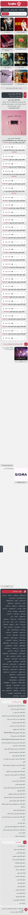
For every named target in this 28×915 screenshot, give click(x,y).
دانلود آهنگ (21, 10)
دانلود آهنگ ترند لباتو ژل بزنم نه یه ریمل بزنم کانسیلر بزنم (15, 776)
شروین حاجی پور (14, 643)
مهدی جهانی (8, 685)
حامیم (16, 616)
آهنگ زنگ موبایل (21, 873)
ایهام (24, 608)
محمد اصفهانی (22, 672)
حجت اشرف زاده (21, 619)
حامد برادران (9, 614)
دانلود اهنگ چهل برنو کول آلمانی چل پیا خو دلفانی (13, 716)
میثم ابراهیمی (9, 688)
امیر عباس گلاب (22, 606)
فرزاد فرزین (13, 656)
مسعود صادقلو (22, 682)
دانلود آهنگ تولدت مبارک (19, 849)
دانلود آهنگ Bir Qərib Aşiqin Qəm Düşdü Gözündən (13, 739)
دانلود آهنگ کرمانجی (20, 890)
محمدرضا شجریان (21, 675)
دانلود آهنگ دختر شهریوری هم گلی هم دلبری (15, 826)
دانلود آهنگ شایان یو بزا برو (18, 781)
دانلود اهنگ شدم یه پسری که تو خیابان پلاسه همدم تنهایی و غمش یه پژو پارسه (13, 744)
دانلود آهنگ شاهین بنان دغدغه (18, 709)
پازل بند (9, 611)
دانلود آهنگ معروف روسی (19, 900)
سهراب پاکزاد (15, 635)
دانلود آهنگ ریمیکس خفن (15, 94)
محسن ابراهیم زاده (6, 667)
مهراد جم (16, 688)
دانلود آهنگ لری (21, 883)
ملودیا (20, 88)
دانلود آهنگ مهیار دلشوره (19, 810)
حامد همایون (22, 616)
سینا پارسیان (6, 638)
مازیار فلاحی (15, 661)
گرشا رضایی (22, 661)
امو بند (23, 603)
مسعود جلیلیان (22, 680)
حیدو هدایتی (22, 622)
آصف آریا (9, 595)
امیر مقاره (8, 606)
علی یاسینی (10, 651)
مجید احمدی (5, 664)
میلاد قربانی (15, 690)
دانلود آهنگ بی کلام (20, 870)
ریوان (8, 630)
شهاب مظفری (6, 643)
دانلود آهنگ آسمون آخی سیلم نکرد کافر (16, 814)
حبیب (11, 616)
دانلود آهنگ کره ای (21, 893)
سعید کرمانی (22, 635)
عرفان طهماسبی (8, 645)
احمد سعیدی (22, 600)
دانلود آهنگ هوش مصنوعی (19, 856)
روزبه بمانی (23, 630)
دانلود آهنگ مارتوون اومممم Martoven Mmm (14, 733)
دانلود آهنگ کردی (21, 880)
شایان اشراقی (22, 643)
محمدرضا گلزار (12, 675)
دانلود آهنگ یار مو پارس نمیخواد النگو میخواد (14, 749)
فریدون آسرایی (22, 659)
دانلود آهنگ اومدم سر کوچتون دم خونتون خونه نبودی (14, 767)
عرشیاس (15, 645)
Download (5, 143)
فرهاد (7, 656)
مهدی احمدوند (16, 685)
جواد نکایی (16, 614)
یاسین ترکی (22, 696)
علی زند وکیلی (15, 648)
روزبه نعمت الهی (15, 630)
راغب (4, 622)
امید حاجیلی (17, 603)
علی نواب (16, 651)
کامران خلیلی (14, 659)
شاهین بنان (8, 640)
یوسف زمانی (15, 696)
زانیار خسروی (22, 632)
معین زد (23, 685)
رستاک (17, 624)
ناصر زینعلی (8, 690)
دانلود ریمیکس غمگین (20, 836)
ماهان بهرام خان (22, 664)
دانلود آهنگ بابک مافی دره (19, 712)
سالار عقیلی (15, 632)
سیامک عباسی (22, 638)
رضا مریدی (10, 627)
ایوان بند (19, 608)
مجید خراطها (22, 667)
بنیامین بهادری (22, 611)
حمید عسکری (13, 619)
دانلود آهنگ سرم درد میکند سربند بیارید (16, 719)
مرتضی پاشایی (22, 677)
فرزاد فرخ (19, 656)
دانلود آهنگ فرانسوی (20, 896)
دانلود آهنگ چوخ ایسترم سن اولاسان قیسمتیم (14, 797)
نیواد (24, 693)
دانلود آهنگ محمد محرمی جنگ (18, 736)
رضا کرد (23, 627)
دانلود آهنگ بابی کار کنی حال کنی (17, 726)
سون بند (8, 635)
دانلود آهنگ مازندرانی (20, 876)
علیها (24, 656)
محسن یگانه (5, 669)
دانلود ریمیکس (14, 10)
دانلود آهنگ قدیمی (20, 853)
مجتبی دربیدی (13, 664)
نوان (3, 690)
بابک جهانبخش (12, 608)
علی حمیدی (22, 648)
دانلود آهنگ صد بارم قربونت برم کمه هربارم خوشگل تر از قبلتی (13, 805)
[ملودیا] (14, 4)
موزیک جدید (22, 903)
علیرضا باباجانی (22, 653)
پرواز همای (23, 614)
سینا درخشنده (22, 640)
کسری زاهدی (7, 659)
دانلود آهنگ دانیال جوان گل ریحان (17, 801)
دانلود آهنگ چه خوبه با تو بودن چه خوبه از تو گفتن (14, 760)
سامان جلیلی (8, 632)
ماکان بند (9, 661)
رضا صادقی (5, 624)
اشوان (16, 600)
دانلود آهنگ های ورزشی (19, 866)
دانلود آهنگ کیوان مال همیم (18, 722)
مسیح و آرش (14, 682)
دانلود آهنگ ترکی (21, 886)
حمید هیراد (6, 619)
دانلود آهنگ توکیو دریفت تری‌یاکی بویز (16, 706)
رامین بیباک (22, 624)
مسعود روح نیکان (13, 680)
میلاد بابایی (22, 690)
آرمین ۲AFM (22, 595)
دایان (12, 622)
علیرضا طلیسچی (13, 653)
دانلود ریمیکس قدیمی (20, 784)
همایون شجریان (17, 693)
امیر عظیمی (14, 606)
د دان (16, 622)
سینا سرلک (15, 640)
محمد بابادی (14, 672)
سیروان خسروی (14, 638)
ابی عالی (4, 595)
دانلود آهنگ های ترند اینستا (19, 859)
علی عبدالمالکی (7, 648)
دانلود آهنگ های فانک (20, 863)
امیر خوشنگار (10, 603)
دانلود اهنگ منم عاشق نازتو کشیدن (17, 752)
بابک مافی (5, 608)
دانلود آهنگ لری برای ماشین (18, 756)
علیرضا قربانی (5, 653)
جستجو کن (5, 14)
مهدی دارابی (22, 688)
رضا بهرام (12, 624)
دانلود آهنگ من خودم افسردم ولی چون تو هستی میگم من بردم (14, 831)
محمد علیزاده (6, 672)
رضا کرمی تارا (17, 627)
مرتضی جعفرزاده (13, 677)
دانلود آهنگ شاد (21, 823)
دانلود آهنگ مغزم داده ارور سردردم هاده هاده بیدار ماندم (13, 818)
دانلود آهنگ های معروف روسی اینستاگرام (16, 771)
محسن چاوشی (22, 669)
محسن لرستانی (13, 669)
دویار (8, 622)
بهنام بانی (15, 611)
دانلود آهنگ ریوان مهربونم (19, 729)
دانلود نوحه (6, 10)
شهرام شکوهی (22, 645)
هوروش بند (10, 693)
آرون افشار (16, 595)
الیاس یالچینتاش (9, 600)
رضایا (5, 627)
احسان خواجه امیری (21, 598)
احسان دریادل (12, 598)
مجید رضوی (15, 667)
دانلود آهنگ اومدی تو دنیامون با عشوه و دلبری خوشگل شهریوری (14, 789)
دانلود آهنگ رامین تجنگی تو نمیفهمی (16, 794)
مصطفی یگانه (6, 682)
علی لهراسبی (22, 651)
